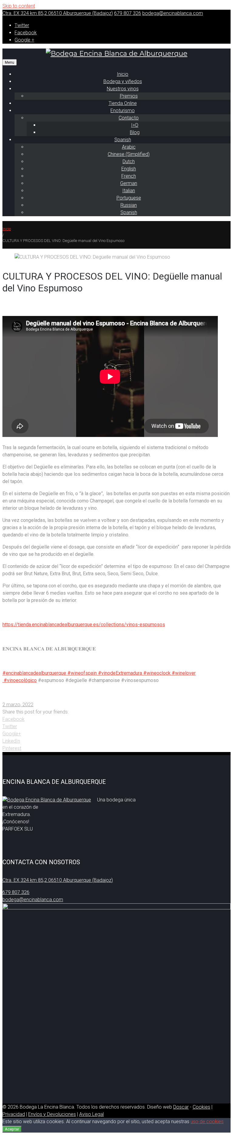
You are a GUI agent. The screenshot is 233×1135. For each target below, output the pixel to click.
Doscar (181, 1107)
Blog (135, 132)
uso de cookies (207, 1121)
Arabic (129, 147)
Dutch (129, 161)
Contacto (129, 118)
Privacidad (13, 1114)
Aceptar (12, 1129)
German (128, 183)
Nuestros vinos (123, 89)
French (128, 176)
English (128, 169)
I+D (134, 125)
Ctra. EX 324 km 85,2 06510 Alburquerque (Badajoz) (57, 13)
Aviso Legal (91, 1114)
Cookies (201, 1107)
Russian (128, 205)
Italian (128, 190)
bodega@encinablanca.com (172, 13)
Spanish (122, 140)
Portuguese (128, 198)
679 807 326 (127, 13)
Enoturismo (122, 110)
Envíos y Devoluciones (52, 1114)
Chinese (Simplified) (129, 154)
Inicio (6, 229)
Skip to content (18, 6)
